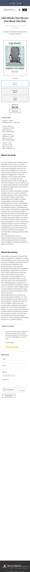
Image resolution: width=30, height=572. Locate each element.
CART (18, 3)
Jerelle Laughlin (9, 342)
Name (4, 359)
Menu (24, 9)
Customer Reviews (7, 326)
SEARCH (11, 3)
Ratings (4, 372)
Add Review (5, 355)
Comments (5, 379)
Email (3, 365)
